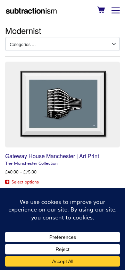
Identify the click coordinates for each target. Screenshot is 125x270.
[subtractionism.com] (31, 10)
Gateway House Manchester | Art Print (52, 156)
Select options (25, 182)
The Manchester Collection (31, 163)
